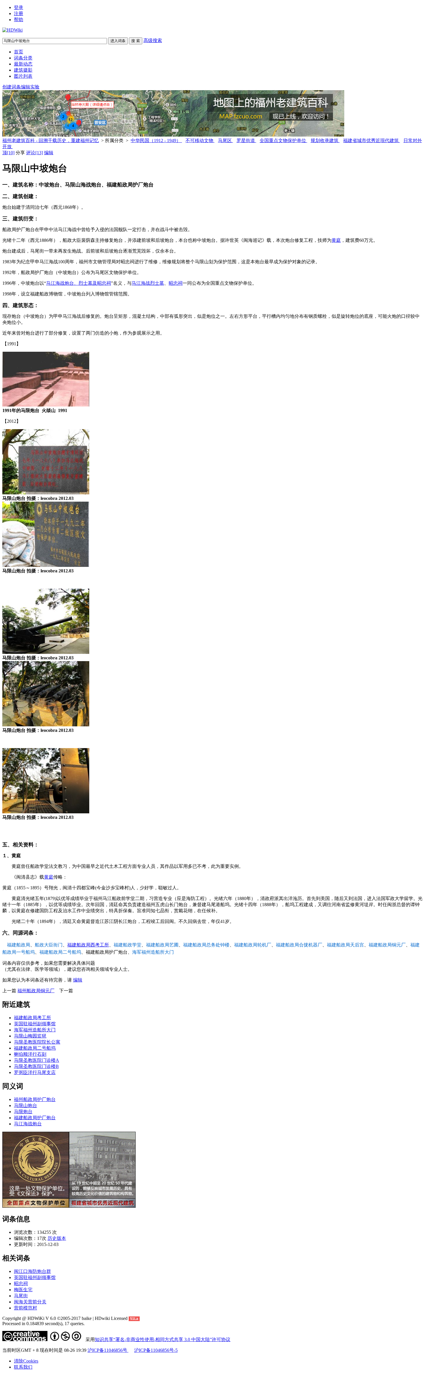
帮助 (18, 19)
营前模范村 (25, 1307)
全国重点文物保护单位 (283, 140)
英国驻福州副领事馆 (35, 1023)
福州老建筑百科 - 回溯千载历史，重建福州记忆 (50, 140)
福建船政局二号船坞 (60, 952)
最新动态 (23, 63)
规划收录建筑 (325, 140)
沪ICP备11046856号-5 (156, 1350)
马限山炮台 (25, 1105)
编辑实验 (30, 86)
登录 (18, 7)
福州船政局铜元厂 (35, 990)
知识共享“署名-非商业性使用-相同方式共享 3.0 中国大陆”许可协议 (162, 1339)
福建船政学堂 (127, 944)
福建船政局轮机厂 (252, 944)
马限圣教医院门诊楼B (36, 1066)
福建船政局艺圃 (162, 944)
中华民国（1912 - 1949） (156, 140)
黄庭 (336, 240)
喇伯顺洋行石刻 (30, 1054)
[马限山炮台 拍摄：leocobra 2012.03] (45, 492)
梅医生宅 (23, 1289)
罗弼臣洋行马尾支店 (35, 1072)
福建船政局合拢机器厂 (299, 944)
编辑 (48, 152)
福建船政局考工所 (32, 1017)
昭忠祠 (176, 283)
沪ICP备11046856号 (108, 1350)
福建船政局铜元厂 (387, 944)
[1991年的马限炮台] (45, 404)
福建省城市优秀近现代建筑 (371, 140)
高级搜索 (152, 40)
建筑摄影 (23, 70)
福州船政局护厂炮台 (35, 1099)
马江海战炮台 (28, 1123)
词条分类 (23, 57)
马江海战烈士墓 (148, 283)
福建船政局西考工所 (88, 944)
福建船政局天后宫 (345, 944)
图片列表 (23, 76)
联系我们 (23, 1367)
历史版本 (57, 1238)
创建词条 (11, 86)
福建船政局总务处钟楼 (206, 944)
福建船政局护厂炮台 (35, 1117)
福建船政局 (18, 944)
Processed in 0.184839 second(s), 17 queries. (43, 1323)
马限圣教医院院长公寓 (37, 1042)
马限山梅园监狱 (30, 1035)
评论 (34, 152)
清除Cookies (26, 1360)
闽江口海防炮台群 (32, 1271)
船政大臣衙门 (49, 944)
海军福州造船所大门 (153, 952)
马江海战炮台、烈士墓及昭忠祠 (78, 283)
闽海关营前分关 (30, 1301)
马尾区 (225, 140)
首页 (18, 51)
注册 (18, 13)
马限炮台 (23, 1111)
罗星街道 (246, 140)
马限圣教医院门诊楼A (36, 1060)
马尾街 (21, 1295)
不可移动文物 (199, 140)
